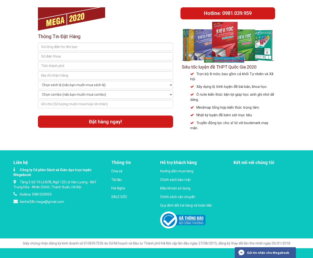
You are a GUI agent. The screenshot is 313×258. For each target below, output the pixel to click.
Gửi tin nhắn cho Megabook (267, 253)
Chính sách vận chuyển (177, 197)
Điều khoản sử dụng (175, 188)
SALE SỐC (119, 197)
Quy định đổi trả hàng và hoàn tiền (186, 205)
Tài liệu (116, 180)
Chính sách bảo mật (175, 180)
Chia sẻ (116, 171)
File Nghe (118, 188)
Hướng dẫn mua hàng (176, 171)
